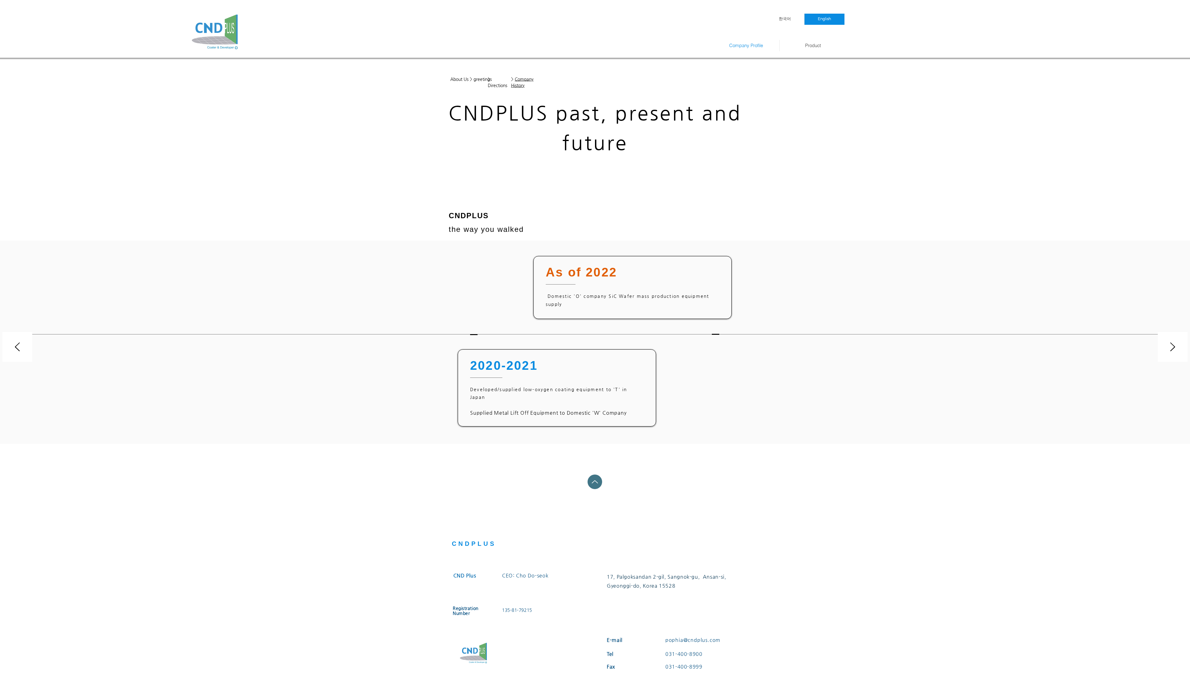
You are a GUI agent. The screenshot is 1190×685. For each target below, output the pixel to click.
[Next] (1173, 347)
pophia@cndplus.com (693, 640)
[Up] (595, 482)
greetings (483, 79)
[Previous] (17, 347)
